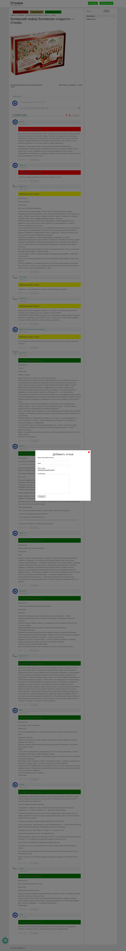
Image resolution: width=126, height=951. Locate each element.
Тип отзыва (41, 468)
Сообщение (41, 473)
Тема (39, 463)
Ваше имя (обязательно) (46, 457)
